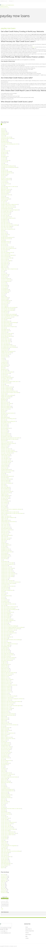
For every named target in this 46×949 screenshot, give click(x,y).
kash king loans (4, 474)
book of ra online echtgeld (6, 260)
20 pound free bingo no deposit (7, 138)
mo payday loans (4, 533)
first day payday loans (5, 376)
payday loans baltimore (5, 680)
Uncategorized (4, 847)
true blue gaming (4, 837)
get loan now (3, 410)
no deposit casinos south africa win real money (10, 582)
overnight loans (4, 663)
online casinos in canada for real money (8, 643)
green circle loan (4, 425)
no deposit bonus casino (5, 566)
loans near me (3, 505)
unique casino (3, 848)
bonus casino (3, 251)
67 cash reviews (4, 182)
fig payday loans (4, 369)
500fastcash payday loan (6, 179)
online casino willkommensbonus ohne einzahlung (10, 639)
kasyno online (3, 485)
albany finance (3, 187)
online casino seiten (5, 635)
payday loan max (4, 676)
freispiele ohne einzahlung (6, 396)
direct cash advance (5, 343)
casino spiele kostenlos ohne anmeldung (9, 322)
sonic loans (3, 785)
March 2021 (3, 888)
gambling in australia (5, 398)
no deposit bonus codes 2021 (6, 571)
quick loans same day (5, 753)
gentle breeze (3, 400)
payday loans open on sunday (6, 708)
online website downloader (6, 660)
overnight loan (3, 661)
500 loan (2, 176)
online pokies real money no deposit (8, 657)
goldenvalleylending (4, 417)
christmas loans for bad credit (6, 333)
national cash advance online (6, 551)
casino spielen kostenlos (5, 325)
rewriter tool (3, 771)
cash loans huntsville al (5, 278)
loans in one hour (4, 503)
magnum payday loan (5, 520)
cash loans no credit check (6, 279)
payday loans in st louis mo (6, 691)
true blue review (4, 838)
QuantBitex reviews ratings (6, 746)
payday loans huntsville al (6, 686)
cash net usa (3, 282)
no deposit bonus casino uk (6, 569)
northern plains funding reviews (7, 590)
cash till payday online (5, 290)
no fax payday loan (4, 584)
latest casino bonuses (5, 490)
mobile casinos (4, 536)
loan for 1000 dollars (5, 496)
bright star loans (4, 267)
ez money (3, 359)
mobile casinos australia (5, 538)
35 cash (2, 145)
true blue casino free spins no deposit (8, 829)
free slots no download (5, 382)
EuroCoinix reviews (4, 356)
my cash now (3, 546)
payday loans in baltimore (6, 687)
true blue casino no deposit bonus (7, 831)
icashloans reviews (4, 466)
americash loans (4, 193)
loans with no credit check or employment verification (11, 509)
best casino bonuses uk (5, 212)
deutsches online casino (5, 340)
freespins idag (3, 393)
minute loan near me (5, 532)
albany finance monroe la (6, 189)
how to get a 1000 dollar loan (6, 452)
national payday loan (5, 554)
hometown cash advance (6, 448)
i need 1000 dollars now (5, 458)
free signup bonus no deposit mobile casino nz (10, 381)
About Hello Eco (28, 929)
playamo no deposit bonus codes (7, 738)
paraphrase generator (5, 664)
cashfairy (2, 295)
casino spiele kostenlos (5, 321)
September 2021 (4, 880)
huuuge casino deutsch (5, 454)
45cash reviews (4, 164)
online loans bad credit (5, 650)
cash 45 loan (3, 273)
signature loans (4, 779)
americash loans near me (6, 194)
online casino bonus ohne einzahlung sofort (9, 609)
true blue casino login (5, 830)
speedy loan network (5, 796)
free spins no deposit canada (6, 389)
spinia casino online (4, 801)
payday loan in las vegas (5, 675)
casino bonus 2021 (4, 303)
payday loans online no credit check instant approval (11, 705)
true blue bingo (4, 816)
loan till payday (4, 499)
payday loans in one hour (6, 690)
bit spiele (2, 240)
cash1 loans (3, 293)
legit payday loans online (5, 492)
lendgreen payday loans (5, 495)
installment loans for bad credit (7, 470)
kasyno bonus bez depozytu (6, 483)
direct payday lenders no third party (8, 345)
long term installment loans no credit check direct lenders (12, 513)
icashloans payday (4, 465)
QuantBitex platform (5, 745)
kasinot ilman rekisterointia (6, 479)
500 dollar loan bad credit (6, 171)
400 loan (2, 155)
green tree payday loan (5, 433)
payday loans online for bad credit (7, 702)
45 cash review (4, 161)
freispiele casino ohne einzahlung (7, 395)
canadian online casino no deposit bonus (9, 268)
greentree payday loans (5, 435)
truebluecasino (4, 842)
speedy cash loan (4, 792)
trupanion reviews (4, 844)
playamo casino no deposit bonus (7, 733)
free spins (3, 384)
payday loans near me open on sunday (8, 696)
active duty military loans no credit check (9, 186)
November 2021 (4, 877)
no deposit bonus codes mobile (7, 576)
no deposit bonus (4, 565)
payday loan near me (5, 678)
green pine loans (4, 426)
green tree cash (4, 429)
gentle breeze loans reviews (6, 403)
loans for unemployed (5, 501)
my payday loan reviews (5, 550)
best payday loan (4, 219)
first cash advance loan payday (7, 371)
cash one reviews (4, 286)
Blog (26, 936)
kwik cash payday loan (5, 488)
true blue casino (4, 819)
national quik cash (4, 557)
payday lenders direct (5, 671)
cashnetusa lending (4, 297)
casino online (3, 319)
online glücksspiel (4, 647)
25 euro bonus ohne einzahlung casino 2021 (9, 144)
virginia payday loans (5, 862)
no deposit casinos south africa (7, 580)
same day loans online (5, 775)
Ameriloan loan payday (5, 198)
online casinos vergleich (5, 645)
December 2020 (4, 892)
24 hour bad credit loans (5, 142)
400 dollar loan (4, 152)
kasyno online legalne (5, 487)
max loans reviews (4, 523)
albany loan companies (5, 190)
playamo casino (4, 731)
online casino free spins (5, 616)
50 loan (2, 168)
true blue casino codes (5, 825)
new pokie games (4, 561)
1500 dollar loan (4, 134)
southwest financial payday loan (7, 789)
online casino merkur (5, 624)
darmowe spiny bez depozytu (6, 336)
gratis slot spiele (4, 424)
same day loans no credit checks (7, 774)
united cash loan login (5, 852)
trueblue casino (4, 841)
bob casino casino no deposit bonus (8, 248)
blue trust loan (3, 244)
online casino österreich (5, 634)
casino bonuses (4, 304)
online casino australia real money (7, 608)
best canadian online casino (6, 211)
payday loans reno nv (5, 712)
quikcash (2, 766)
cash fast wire (3, 277)
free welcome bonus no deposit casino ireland (10, 392)
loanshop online (4, 510)
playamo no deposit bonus (6, 737)
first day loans (3, 374)
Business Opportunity (29, 930)
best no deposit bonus (5, 214)
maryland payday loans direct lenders (8, 521)
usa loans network (4, 859)
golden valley (3, 415)
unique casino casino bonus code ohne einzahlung (10, 851)
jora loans (3, 473)
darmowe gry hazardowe (6, 334)
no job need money (5, 587)
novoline (2, 591)
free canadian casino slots (6, 378)
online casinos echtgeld (5, 642)
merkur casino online (5, 524)
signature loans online (5, 781)
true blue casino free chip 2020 (7, 827)
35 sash (2, 149)
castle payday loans (5, 329)
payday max (3, 716)
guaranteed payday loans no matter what (9, 439)
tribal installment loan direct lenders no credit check (11, 808)
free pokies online (4, 380)
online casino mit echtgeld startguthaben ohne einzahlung (12, 627)
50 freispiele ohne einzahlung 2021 (7, 166)
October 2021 (3, 878)
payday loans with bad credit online (7, 715)
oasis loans (3, 598)
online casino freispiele (5, 617)
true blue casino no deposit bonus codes (9, 833)
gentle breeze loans (5, 402)
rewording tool (4, 768)
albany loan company (5, 192)
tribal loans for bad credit (6, 814)
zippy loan (3, 867)
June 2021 (3, 884)
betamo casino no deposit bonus (7, 229)
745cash (2, 185)
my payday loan (4, 547)
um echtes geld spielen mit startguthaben (9, 845)
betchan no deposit (4, 234)
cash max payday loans (5, 281)
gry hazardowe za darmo (6, 436)
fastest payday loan (5, 365)
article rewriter (3, 200)
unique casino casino (5, 849)
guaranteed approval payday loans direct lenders (10, 437)
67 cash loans (3, 181)
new (2, 560)
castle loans (3, 328)
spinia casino (3, 800)
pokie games (3, 741)
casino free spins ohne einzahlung (7, 308)
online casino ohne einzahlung (7, 631)
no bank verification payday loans (7, 564)
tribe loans (3, 815)
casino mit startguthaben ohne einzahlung (9, 315)
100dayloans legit (4, 133)
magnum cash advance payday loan (8, 517)
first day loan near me (5, 373)
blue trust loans (4, 245)
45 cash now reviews (5, 160)
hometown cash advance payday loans (8, 451)
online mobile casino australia (6, 653)
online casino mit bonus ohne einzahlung (9, 625)
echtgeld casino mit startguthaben (7, 351)
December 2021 (4, 876)
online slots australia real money (7, 658)
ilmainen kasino (4, 468)
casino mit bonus (4, 312)
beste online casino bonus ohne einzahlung (9, 225)
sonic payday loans (4, 788)
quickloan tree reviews (5, 757)
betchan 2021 (3, 231)
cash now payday (4, 285)
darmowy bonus (4, 337)
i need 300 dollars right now (6, 461)
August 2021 (3, 881)
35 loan (2, 148)
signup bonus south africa (6, 782)
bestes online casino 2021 (6, 227)
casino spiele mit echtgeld (6, 323)
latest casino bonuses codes (6, 491)
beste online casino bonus (6, 223)
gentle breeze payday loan (6, 406)
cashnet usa (3, 296)
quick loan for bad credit (5, 749)
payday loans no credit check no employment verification (12, 698)
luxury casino (3, 514)
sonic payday (3, 786)
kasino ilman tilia (4, 477)
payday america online (5, 669)
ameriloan (3, 196)
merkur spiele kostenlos (5, 527)
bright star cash (4, 266)
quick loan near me (4, 750)
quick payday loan (4, 755)
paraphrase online (4, 665)
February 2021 (3, 889)
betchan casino (4, 233)
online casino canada (5, 610)
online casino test (4, 638)
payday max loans (4, 717)
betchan (2, 230)
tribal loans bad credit (5, 812)
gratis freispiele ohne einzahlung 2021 (8, 421)
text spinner (3, 807)
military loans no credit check (6, 529)
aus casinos (3, 201)
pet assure (3, 726)
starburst (2, 805)
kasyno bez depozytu (5, 481)
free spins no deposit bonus (6, 388)
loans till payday (4, 507)
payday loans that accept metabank (8, 713)
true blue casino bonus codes (6, 823)
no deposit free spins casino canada (8, 583)
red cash (2, 767)
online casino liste (4, 623)
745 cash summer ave (5, 183)
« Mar (2, 908)
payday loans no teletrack (6, 700)
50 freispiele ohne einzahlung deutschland (9, 167)
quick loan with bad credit (6, 752)
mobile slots (3, 540)
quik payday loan (4, 764)
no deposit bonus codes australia (7, 572)
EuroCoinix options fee (5, 354)
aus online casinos (4, 203)
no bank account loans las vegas (7, 562)
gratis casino (3, 420)
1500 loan (3, 135)
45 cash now (3, 159)
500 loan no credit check (5, 178)
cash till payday (4, 288)
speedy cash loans (4, 793)
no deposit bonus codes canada (7, 575)
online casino (3, 605)
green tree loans (4, 432)
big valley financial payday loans (7, 237)
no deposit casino (4, 579)
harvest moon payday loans (6, 442)
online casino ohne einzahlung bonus (8, 632)
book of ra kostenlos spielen (6, 258)
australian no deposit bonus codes (7, 205)
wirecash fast (3, 866)
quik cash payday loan (5, 763)
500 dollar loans (4, 174)
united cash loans (4, 853)
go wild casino (3, 414)
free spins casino (4, 385)
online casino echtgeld (5, 613)
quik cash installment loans (6, 760)
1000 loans (3, 130)
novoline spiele (4, 593)
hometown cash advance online (7, 450)
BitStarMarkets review (5, 242)
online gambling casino (5, 646)
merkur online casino (5, 525)
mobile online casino (5, 539)
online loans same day (5, 652)
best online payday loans (5, 216)
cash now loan (4, 284)
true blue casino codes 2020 (6, 826)
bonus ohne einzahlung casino (7, 252)
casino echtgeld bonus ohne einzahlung (8, 307)
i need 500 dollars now (5, 462)
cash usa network (4, 292)
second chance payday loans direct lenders (9, 777)
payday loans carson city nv (6, 682)
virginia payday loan (5, 860)
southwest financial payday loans (7, 790)
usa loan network (4, 858)
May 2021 (3, 885)
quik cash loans (4, 761)
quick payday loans (4, 756)
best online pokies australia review (7, 218)
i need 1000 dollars (4, 457)
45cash (2, 163)
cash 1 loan (3, 270)
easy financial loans (4, 348)
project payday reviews (5, 744)
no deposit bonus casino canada (7, 568)
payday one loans (4, 722)
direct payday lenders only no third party (8, 347)
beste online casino (4, 222)
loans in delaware (4, 502)
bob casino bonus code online (7, 247)
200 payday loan (4, 141)
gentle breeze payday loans (6, 407)
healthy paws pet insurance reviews (8, 443)
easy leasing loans (4, 350)
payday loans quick (4, 711)
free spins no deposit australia (7, 387)
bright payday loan (4, 264)
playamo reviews (4, 739)
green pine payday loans (5, 428)
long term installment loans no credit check (9, 512)
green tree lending (4, 431)
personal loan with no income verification (9, 724)
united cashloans (4, 855)
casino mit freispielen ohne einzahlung (8, 314)
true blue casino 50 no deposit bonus (8, 822)
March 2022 (3, 874)
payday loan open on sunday (6, 679)
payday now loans (4, 719)
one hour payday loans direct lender (8, 604)
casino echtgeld (4, 306)
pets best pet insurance (5, 727)
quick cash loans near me (6, 748)
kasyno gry (3, 484)
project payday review (5, 742)
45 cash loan (3, 157)
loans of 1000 (3, 506)
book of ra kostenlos (5, 256)
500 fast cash (3, 175)
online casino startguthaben (6, 636)
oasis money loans (4, 599)
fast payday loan (4, 363)
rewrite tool (3, 770)
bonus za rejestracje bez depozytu (7, 255)
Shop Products (28, 934)
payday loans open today (6, 709)
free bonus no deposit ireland (6, 377)
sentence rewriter (4, 778)
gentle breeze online (5, 404)
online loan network (5, 649)
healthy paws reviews (5, 444)
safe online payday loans (5, 772)
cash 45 (2, 271)
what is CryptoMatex (5, 864)
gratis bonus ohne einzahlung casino (8, 418)
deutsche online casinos (5, 339)
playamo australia (4, 728)
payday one (3, 720)
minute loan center (4, 531)
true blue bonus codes (5, 818)
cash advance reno (4, 274)
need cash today (4, 558)
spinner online (3, 803)
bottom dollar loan (4, 262)
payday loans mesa (4, 693)
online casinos (3, 641)
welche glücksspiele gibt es (6, 863)
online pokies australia (5, 656)
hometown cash (4, 447)
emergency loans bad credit (6, 352)
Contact (27, 938)
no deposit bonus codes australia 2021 (8, 573)
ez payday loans (4, 362)
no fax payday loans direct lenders (7, 586)
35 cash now (3, 146)
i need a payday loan (5, 463)
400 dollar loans (4, 153)
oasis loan (3, 597)
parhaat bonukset (4, 667)
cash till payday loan (5, 289)
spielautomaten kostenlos (6, 797)
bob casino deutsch (4, 249)
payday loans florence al (5, 683)
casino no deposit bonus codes (7, 317)
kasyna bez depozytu (5, 480)
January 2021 (3, 891)
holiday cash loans (4, 446)
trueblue (2, 840)
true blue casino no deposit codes (7, 834)
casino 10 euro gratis (5, 301)
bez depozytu (3, 236)
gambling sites (3, 399)
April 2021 (3, 887)
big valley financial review (6, 238)
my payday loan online (5, 549)
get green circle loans (5, 409)
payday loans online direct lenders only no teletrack (11, 701)
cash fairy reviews (4, 275)
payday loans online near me (6, 704)
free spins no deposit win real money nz (8, 391)
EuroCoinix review (4, 355)
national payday (4, 553)
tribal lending (3, 811)
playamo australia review (6, 730)
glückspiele (3, 411)
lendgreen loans (4, 494)
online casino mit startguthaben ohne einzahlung (10, 628)
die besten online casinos (6, 341)
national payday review (5, 555)
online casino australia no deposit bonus (9, 606)
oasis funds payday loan (5, 595)
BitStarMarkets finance (5, 241)
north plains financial (5, 588)
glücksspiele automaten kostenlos (7, 413)
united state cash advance (6, 856)
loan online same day (5, 498)
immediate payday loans (5, 469)
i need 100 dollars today (5, 455)
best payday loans (4, 220)
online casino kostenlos (5, 621)
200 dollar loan (4, 139)
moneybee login (4, 543)
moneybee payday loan (5, 544)
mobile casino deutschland (6, 535)
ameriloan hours (4, 197)
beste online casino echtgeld (6, 226)
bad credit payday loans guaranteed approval (9, 209)
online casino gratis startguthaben (7, 620)
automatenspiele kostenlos (6, 208)
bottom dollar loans (5, 263)
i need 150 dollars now (5, 459)
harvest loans (3, 440)
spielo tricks (3, 799)
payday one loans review (5, 723)
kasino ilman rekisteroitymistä (6, 476)
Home (26, 927)
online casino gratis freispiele (6, 619)
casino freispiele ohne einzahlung (7, 310)
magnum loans (4, 518)
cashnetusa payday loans (6, 300)
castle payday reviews (5, 330)
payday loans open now (5, 707)
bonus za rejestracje (5, 253)
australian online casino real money (8, 207)
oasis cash (3, 594)
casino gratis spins (4, 311)
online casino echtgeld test (6, 615)
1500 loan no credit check (6, 137)
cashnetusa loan (4, 299)
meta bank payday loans (5, 528)
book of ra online (4, 259)
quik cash (2, 759)
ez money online (4, 360)
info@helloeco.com (3, 1)
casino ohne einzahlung (5, 318)
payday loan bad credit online (6, 674)
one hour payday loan (5, 602)
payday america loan (5, 668)
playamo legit (3, 735)
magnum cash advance (5, 516)
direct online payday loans (6, 344)
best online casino (4, 215)
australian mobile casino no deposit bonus (9, 204)
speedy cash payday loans (6, 794)
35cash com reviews (5, 150)
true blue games (4, 836)
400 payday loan (4, 156)
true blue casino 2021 (5, 820)
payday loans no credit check (6, 697)
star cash (2, 804)
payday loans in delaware (6, 689)
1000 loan (3, 128)
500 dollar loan (4, 170)
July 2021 (2, 883)
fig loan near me (4, 366)
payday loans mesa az (5, 694)
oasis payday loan (4, 601)
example (2, 358)
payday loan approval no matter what (8, 672)
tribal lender (3, 809)
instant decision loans (5, 472)
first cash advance (4, 370)
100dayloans (3, 131)
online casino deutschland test (7, 612)
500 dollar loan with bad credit (7, 172)
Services (27, 932)
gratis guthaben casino (5, 422)
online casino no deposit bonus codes (8, 630)
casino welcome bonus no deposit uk (8, 326)
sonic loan (3, 783)
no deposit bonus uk (5, 577)
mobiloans (3, 542)
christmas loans (4, 332)
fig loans (2, 367)
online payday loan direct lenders (7, 654)
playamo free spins (4, 734)
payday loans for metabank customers (8, 685)
